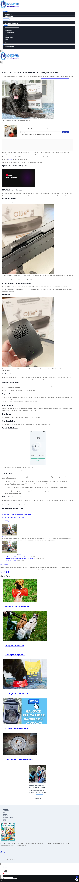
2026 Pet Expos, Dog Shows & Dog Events (11, 23)
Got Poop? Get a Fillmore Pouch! (14, 646)
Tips (3, 870)
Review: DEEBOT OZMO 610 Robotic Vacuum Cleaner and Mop (16, 514)
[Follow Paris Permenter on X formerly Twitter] (3, 572)
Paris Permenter (6, 536)
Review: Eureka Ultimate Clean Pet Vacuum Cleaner (14, 517)
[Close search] (1, 876)
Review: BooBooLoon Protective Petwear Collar (19, 760)
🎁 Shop (4, 873)
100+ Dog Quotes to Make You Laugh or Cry (12, 27)
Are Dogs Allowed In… (8, 28)
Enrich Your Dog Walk (8, 14)
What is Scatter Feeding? (10, 560)
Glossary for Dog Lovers (9, 37)
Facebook (32, 800)
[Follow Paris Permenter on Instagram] (5, 572)
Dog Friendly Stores (8, 30)
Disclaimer (5, 815)
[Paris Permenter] (9, 535)
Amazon (10, 159)
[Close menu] (0, 864)
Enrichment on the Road (9, 16)
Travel (6, 42)
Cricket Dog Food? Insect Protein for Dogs (17, 694)
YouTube (37, 800)
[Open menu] (1, 62)
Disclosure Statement (8, 817)
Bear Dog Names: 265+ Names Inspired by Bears (16, 556)
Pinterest (43, 800)
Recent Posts (8, 521)
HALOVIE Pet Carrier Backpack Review (16, 728)
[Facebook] (1, 852)
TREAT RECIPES (6, 18)
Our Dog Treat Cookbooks (9, 46)
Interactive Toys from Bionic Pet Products (17, 606)
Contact (5, 814)
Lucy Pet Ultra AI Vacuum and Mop (10, 512)
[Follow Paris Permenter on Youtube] (7, 572)
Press (4, 819)
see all (19, 554)
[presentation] (39, 590)
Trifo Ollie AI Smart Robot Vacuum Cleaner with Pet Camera (55, 78)
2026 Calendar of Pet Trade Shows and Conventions (13, 21)
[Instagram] (4, 852)
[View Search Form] (1, 51)
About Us (5, 809)
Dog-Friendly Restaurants (9, 32)
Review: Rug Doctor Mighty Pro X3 (15, 655)
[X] (3, 852)
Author (6, 520)
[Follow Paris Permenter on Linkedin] (8, 572)
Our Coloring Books (8, 48)
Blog (4, 812)
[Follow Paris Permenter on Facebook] (1, 572)
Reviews (6, 39)
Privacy (5, 820)
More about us (39, 794)
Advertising (6, 810)
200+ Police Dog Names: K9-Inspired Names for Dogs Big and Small (20, 558)
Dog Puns (6, 35)
